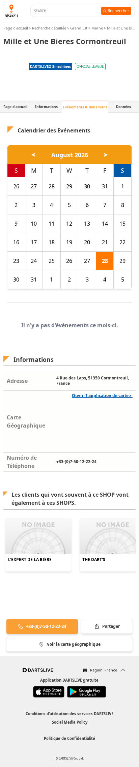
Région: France (103, 669)
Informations (46, 106)
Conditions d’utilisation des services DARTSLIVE (69, 713)
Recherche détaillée (49, 27)
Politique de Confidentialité (69, 738)
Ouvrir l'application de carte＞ (102, 395)
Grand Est (78, 27)
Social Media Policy (69, 722)
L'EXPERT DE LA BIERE (30, 559)
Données (123, 106)
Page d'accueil (16, 27)
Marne (97, 27)
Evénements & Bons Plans (85, 107)
